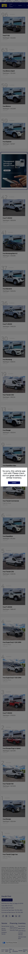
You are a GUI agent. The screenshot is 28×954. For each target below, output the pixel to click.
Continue (14, 482)
